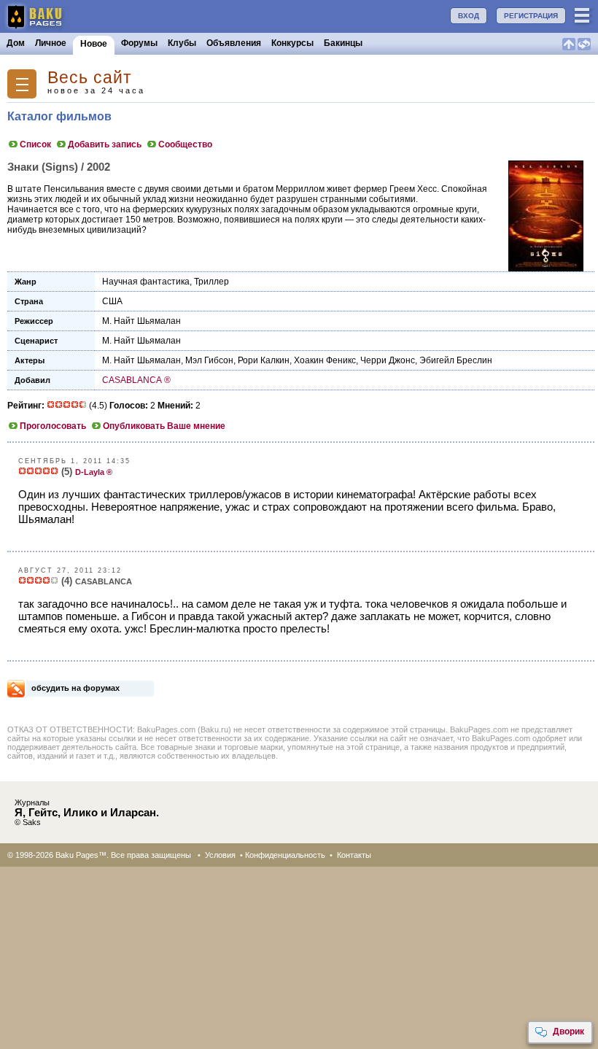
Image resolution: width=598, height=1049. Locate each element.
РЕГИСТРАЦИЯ (531, 16)
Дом (16, 43)
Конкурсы (292, 43)
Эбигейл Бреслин (455, 360)
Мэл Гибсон (209, 360)
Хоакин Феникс (325, 360)
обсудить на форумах (75, 688)
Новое (93, 44)
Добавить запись (104, 144)
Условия (220, 855)
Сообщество (185, 144)
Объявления (233, 43)
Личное (50, 43)
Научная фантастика (146, 281)
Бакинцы (343, 43)
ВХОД (468, 16)
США (112, 301)
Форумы (139, 43)
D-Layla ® (93, 472)
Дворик (568, 1031)
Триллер (211, 281)
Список (35, 144)
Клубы (182, 43)
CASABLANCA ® (136, 380)
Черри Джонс (387, 360)
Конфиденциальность (285, 855)
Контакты (354, 855)
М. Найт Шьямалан (141, 321)
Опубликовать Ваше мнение (164, 426)
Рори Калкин (264, 360)
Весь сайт (89, 77)
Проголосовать (53, 426)
